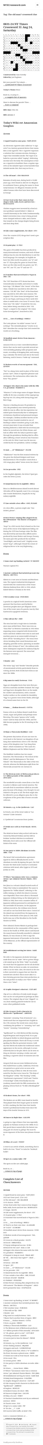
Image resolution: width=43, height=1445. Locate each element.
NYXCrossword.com (14, 4)
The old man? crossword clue (25, 1432)
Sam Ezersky (24, 1424)
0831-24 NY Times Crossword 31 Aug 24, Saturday (18, 27)
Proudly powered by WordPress (12, 1442)
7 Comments (12, 1434)
